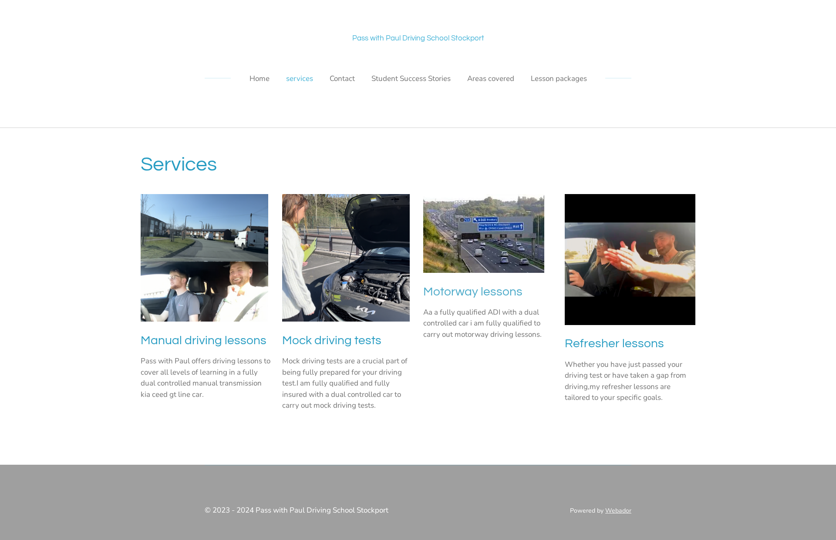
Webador (618, 510)
